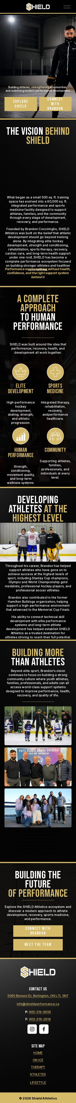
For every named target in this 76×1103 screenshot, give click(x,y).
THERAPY (38, 1067)
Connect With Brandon (55, 104)
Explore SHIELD (20, 104)
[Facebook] (44, 1029)
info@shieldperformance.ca (38, 1004)
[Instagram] (32, 1029)
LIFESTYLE (38, 1082)
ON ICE (38, 1060)
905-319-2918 (40, 1019)
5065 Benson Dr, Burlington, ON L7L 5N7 (37, 996)
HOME (37, 1053)
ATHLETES (38, 1074)
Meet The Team (38, 944)
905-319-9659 (40, 1012)
